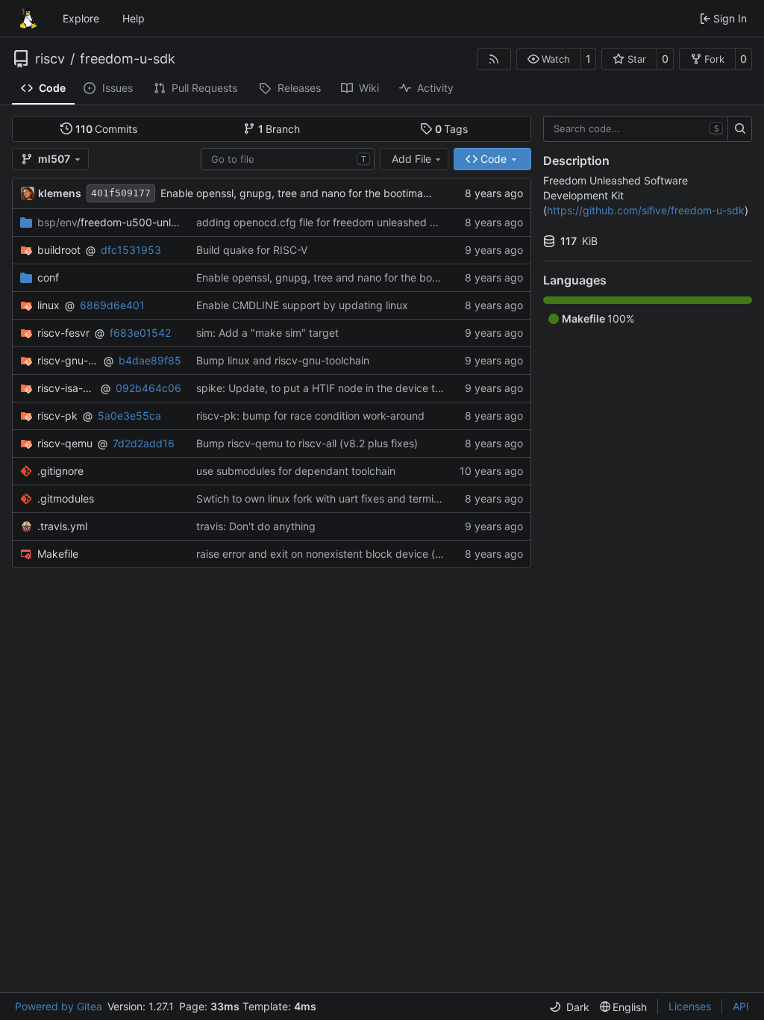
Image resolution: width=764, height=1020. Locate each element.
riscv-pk (57, 415)
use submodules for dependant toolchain (295, 470)
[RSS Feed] (494, 59)
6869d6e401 (112, 305)
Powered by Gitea (58, 1006)
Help (133, 18)
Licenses (689, 1006)
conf (48, 277)
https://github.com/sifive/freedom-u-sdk (646, 210)
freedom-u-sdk (127, 59)
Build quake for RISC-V (251, 249)
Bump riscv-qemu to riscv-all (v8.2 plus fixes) (307, 443)
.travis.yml (62, 526)
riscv (50, 59)
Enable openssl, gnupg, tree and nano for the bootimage (298, 193)
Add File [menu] (411, 158)
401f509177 (121, 193)
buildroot (59, 249)
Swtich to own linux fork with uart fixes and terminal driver (337, 498)
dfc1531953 (131, 249)
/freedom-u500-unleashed (109, 222)
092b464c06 (148, 388)
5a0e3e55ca (129, 415)
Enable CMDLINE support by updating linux (302, 305)
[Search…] (739, 129)
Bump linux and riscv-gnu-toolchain (282, 360)
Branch (279, 128)
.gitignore (60, 470)
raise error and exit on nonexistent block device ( (315, 553)
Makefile (57, 553)
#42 (444, 553)
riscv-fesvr (63, 332)
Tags (452, 128)
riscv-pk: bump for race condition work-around (310, 415)
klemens (59, 193)
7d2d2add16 (144, 443)
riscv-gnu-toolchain (67, 360)
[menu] (569, 1007)
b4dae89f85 (150, 360)
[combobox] (288, 159)
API (741, 1006)
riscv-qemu (65, 443)
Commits (106, 128)
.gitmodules (65, 498)
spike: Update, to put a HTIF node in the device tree (323, 388)
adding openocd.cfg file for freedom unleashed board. (329, 222)
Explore (81, 18)
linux (48, 305)
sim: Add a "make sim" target (267, 332)
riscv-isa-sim (66, 388)
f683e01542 (140, 332)
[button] (548, 59)
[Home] (28, 18)
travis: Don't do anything (256, 526)
